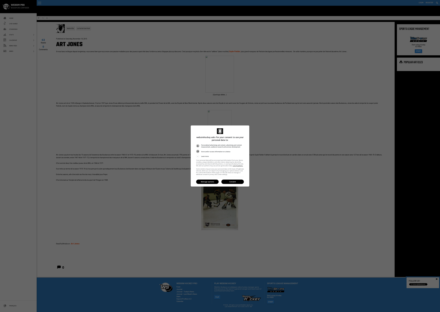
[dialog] (220, 156)
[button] (220, 156)
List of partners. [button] (238, 166)
